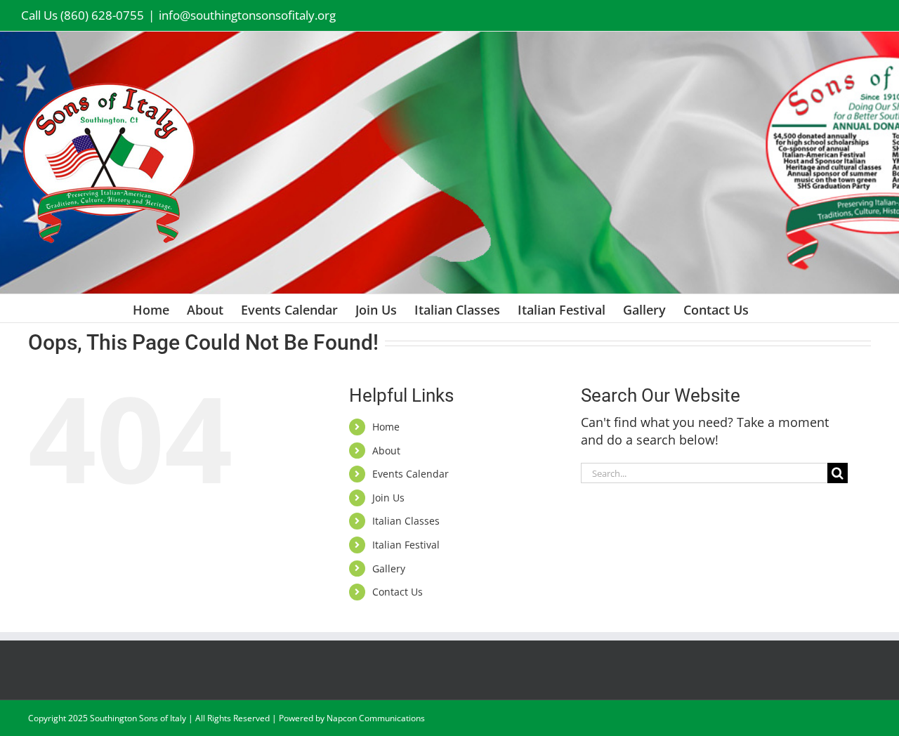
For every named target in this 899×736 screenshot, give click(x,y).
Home (386, 426)
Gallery (388, 568)
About (386, 450)
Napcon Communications (376, 718)
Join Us (388, 497)
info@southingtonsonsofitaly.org (247, 15)
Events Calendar (410, 473)
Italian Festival (406, 544)
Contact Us (397, 591)
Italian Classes (406, 520)
